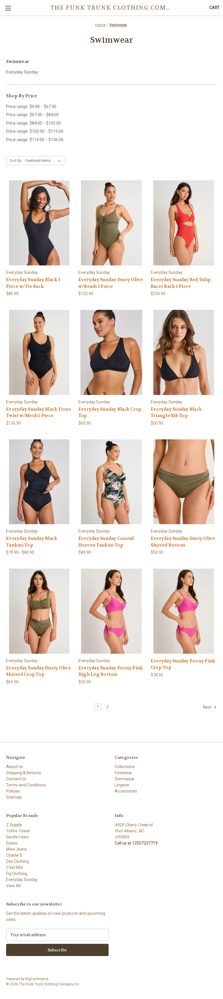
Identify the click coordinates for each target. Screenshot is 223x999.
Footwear (123, 772)
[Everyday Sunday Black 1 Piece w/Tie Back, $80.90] (39, 222)
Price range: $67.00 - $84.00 (32, 114)
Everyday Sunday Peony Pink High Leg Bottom (110, 671)
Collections (125, 766)
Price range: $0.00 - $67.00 (31, 106)
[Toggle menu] (8, 8)
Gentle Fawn (17, 837)
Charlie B (14, 855)
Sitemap (14, 797)
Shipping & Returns (23, 772)
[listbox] (44, 160)
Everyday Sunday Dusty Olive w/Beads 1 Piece (110, 283)
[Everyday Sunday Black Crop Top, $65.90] (111, 352)
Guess (11, 843)
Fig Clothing (16, 873)
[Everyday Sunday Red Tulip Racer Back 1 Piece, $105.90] (184, 222)
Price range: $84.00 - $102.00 (33, 123)
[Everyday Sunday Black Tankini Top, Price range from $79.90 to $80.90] (39, 481)
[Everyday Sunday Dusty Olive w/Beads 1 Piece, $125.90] (111, 222)
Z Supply (14, 824)
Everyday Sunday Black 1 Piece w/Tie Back (33, 283)
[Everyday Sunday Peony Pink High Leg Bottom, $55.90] (111, 611)
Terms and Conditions (26, 785)
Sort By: (16, 160)
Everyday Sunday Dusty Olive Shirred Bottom (183, 542)
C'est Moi (14, 867)
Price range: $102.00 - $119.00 (34, 131)
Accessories (126, 791)
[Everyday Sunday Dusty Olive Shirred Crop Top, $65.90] (39, 611)
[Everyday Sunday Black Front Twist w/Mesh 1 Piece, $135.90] (39, 352)
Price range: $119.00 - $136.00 (34, 139)
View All (13, 885)
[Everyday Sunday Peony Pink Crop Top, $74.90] (184, 611)
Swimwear (124, 779)
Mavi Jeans (16, 849)
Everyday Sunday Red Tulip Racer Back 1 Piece (181, 283)
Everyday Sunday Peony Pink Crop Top (183, 664)
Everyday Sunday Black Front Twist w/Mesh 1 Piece (38, 412)
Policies (13, 791)
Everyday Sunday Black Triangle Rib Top (176, 412)
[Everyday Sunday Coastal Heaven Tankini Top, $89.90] (111, 481)
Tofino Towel (18, 831)
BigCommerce (36, 979)
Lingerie (122, 785)
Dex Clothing (17, 861)
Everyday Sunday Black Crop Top (110, 412)
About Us (14, 766)
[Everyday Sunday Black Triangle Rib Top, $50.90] (184, 352)
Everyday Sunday (22, 72)
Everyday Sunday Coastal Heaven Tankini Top (106, 542)
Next (207, 707)
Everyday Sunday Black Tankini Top (31, 542)
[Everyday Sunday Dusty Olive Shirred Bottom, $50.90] (184, 481)
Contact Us (16, 779)
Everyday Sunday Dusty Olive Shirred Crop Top (38, 671)
